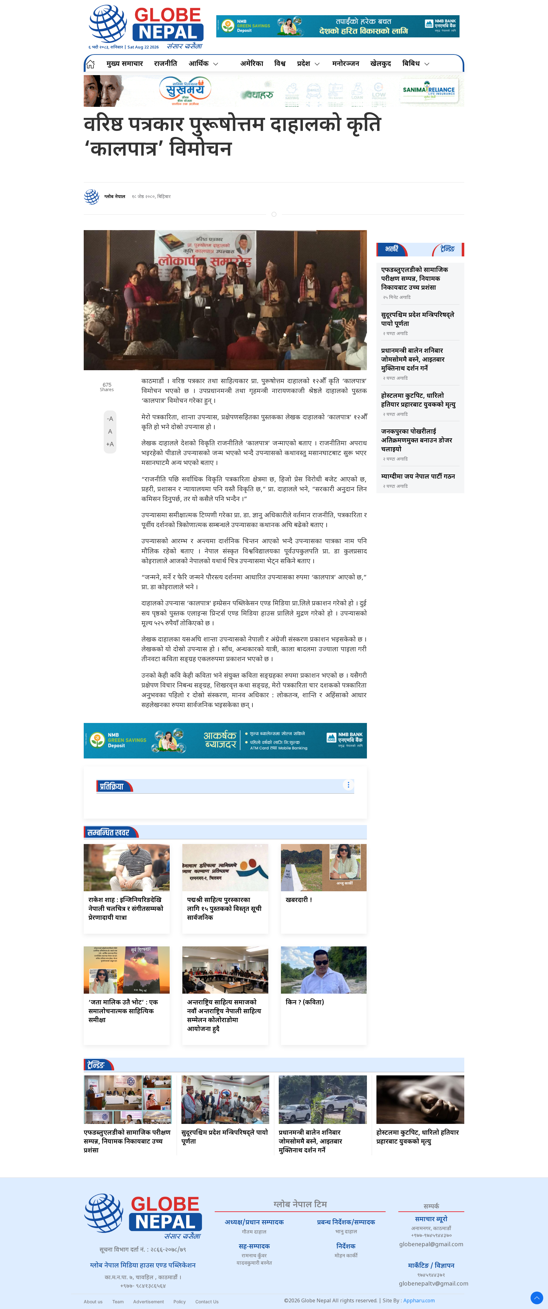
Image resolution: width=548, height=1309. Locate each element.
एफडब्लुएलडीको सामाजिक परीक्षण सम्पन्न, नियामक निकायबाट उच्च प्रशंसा (414, 279)
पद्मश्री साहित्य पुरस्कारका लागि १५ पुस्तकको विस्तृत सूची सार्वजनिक (224, 909)
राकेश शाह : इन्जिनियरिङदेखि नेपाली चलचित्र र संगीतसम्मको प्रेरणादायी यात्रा (125, 909)
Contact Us (207, 1301)
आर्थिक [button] (199, 64)
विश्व (280, 64)
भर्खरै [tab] (391, 249)
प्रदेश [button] (303, 64)
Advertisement (148, 1301)
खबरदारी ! (299, 900)
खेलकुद (380, 64)
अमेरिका (251, 64)
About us (93, 1301)
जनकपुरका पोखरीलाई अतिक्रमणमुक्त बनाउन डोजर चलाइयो (416, 441)
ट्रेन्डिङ (96, 1065)
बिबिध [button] (411, 64)
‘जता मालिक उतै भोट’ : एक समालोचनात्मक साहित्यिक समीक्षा (123, 1012)
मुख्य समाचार (125, 64)
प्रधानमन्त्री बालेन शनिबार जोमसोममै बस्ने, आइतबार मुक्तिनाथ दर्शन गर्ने (413, 360)
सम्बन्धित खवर (108, 833)
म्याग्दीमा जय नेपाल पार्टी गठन (418, 477)
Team (118, 1301)
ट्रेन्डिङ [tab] (447, 249)
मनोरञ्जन (345, 64)
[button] (537, 1298)
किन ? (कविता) (305, 1003)
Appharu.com (419, 1301)
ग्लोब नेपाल (114, 197)
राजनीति (165, 64)
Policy (179, 1301)
